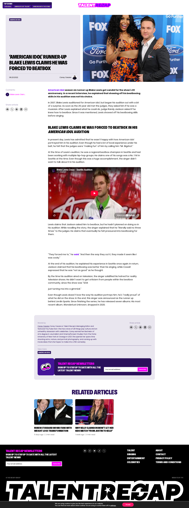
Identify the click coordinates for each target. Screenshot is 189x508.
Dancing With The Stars (41, 6)
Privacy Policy (164, 458)
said (76, 254)
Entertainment (136, 458)
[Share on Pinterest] (16, 109)
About (159, 450)
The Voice (7, 6)
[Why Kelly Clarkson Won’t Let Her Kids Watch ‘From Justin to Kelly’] (94, 412)
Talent (131, 450)
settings (113, 506)
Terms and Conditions (168, 462)
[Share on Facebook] (7, 109)
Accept (128, 505)
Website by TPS (177, 478)
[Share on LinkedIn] (21, 109)
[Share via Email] (26, 109)
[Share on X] (12, 109)
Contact (161, 454)
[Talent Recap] (94, 5)
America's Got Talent (22, 6)
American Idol (15, 20)
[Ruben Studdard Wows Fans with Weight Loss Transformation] (53, 412)
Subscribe (142, 369)
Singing (131, 454)
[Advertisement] (94, 244)
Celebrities (133, 462)
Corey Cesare (43, 326)
